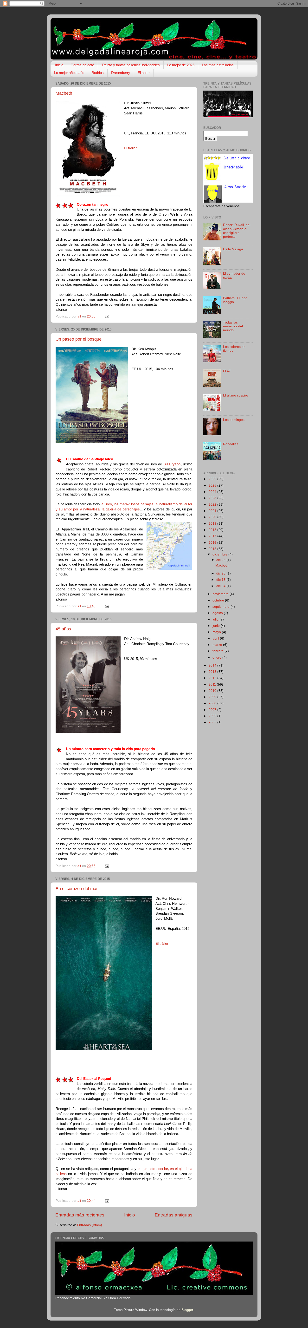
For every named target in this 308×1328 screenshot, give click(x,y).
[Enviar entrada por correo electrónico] (106, 316)
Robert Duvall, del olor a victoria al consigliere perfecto (236, 230)
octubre (218, 600)
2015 (213, 549)
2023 (213, 498)
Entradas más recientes (79, 1214)
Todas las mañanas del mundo (233, 326)
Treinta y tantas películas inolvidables (131, 65)
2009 (213, 697)
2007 (213, 710)
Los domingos (233, 420)
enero (217, 657)
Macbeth (64, 93)
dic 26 (221, 560)
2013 (213, 672)
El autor (144, 73)
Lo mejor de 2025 (180, 65)
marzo (217, 645)
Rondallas (230, 444)
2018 (213, 530)
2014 (213, 665)
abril (216, 638)
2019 (213, 523)
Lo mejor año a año (69, 73)
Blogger (187, 1310)
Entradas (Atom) (89, 1225)
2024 (213, 492)
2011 (213, 684)
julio (215, 619)
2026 (213, 479)
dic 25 (221, 573)
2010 (213, 691)
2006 (213, 716)
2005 (213, 722)
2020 (213, 517)
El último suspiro (235, 395)
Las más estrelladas (218, 65)
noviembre (221, 594)
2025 (213, 485)
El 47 (227, 371)
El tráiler (130, 148)
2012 (213, 678)
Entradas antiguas (173, 1214)
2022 (213, 504)
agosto (218, 613)
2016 (213, 542)
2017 (213, 536)
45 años (63, 629)
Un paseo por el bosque (79, 339)
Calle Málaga (233, 249)
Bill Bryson (172, 464)
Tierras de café (82, 65)
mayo (217, 632)
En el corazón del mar (77, 888)
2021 (213, 511)
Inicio (59, 65)
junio (216, 626)
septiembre (221, 606)
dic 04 (221, 586)
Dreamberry (120, 73)
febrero (218, 651)
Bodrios (98, 73)
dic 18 (221, 579)
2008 (213, 703)
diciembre (220, 554)
